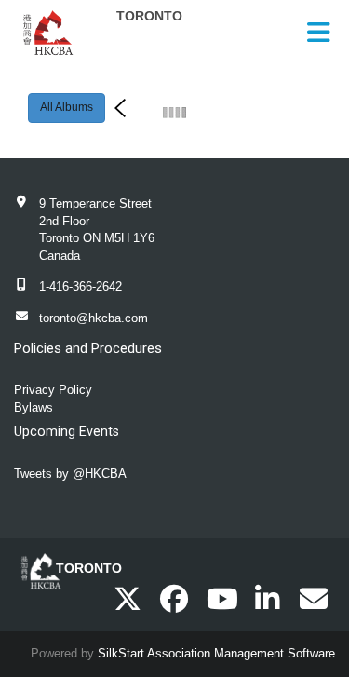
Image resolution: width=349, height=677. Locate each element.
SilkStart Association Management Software (216, 653)
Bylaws (33, 407)
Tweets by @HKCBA (70, 474)
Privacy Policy (53, 390)
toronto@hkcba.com (93, 318)
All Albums (66, 107)
